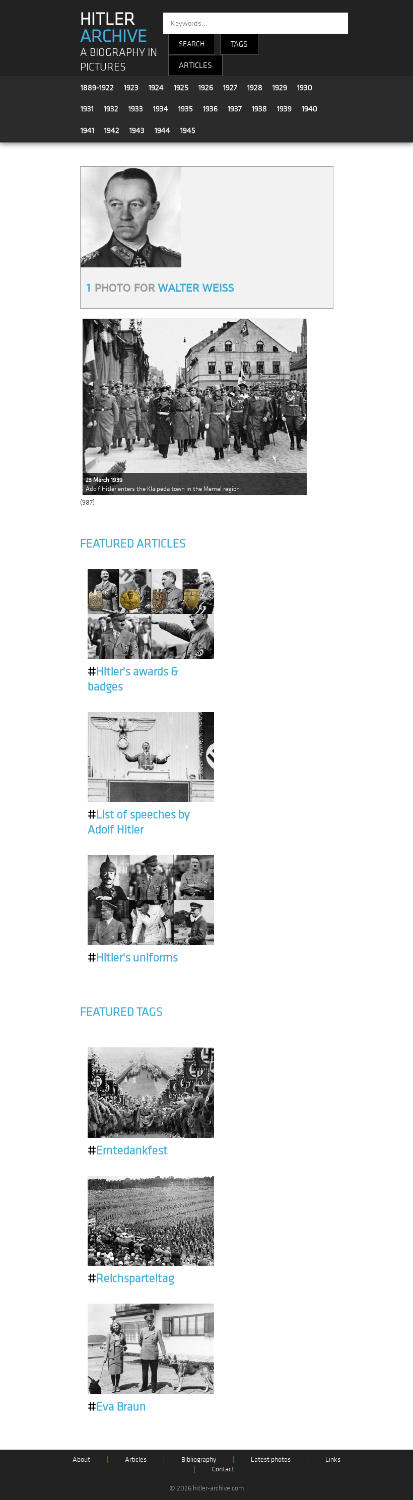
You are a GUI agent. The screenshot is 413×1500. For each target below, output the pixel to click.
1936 (210, 109)
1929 (279, 88)
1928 (254, 88)
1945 (187, 130)
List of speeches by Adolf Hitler (139, 822)
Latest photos (271, 1459)
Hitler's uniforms (133, 957)
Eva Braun (117, 1406)
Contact (223, 1469)
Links (332, 1459)
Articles (136, 1459)
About (81, 1459)
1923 (131, 88)
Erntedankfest (128, 1150)
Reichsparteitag (131, 1278)
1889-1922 (97, 88)
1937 (235, 109)
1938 (259, 109)
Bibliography (198, 1459)
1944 (162, 130)
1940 (309, 109)
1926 (205, 88)
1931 (87, 109)
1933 (135, 109)
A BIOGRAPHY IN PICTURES (118, 60)
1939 (284, 109)
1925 (181, 88)
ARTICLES (195, 65)
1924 (156, 88)
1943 (137, 130)
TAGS (239, 44)
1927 (230, 88)
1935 (185, 109)
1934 (160, 109)
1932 (111, 109)
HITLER (113, 27)
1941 (87, 130)
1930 (304, 88)
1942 (111, 130)
